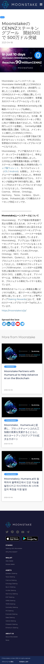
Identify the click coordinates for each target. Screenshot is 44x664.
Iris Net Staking (11, 590)
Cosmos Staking (11, 580)
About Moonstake (12, 637)
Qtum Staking (10, 587)
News (7, 640)
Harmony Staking (12, 594)
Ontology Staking (11, 583)
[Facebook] (13, 324)
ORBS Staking (10, 600)
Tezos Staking (10, 577)
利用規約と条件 (23, 661)
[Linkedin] (9, 324)
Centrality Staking (12, 607)
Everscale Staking (11, 614)
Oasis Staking (10, 617)
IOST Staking (10, 597)
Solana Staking (11, 621)
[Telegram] (22, 324)
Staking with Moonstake (14, 548)
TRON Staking (10, 604)
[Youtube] (18, 324)
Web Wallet (9, 561)
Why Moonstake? (11, 552)
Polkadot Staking (11, 624)
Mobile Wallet (10, 564)
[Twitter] (4, 324)
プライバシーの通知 (7, 661)
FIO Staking (9, 611)
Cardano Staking (11, 573)
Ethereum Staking (12, 627)
